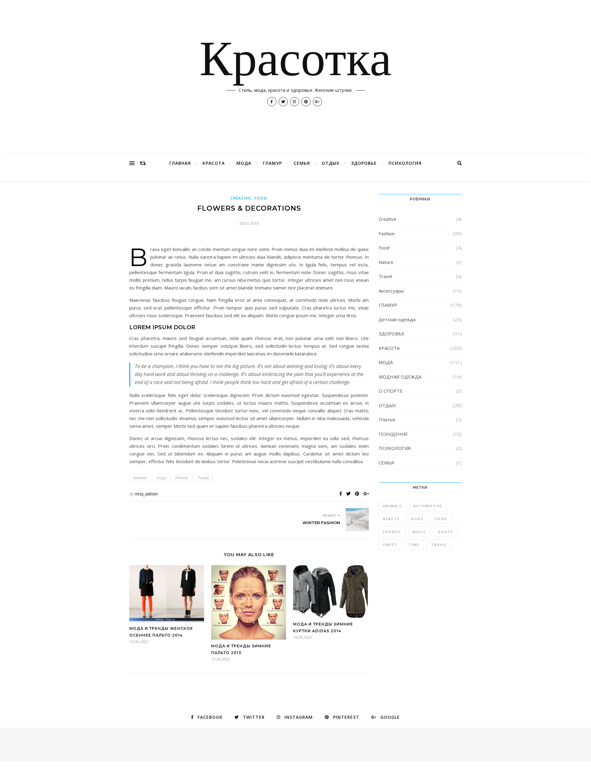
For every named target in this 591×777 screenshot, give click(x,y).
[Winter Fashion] (357, 519)
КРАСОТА (214, 163)
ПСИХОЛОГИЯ (405, 163)
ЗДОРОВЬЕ (364, 163)
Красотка (295, 61)
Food (261, 198)
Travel (203, 477)
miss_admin (146, 494)
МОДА (243, 163)
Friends (181, 477)
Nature (386, 262)
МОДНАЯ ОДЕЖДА (400, 377)
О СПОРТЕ (391, 391)
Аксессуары (391, 291)
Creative (241, 198)
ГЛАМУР (272, 163)
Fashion (387, 233)
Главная (180, 163)
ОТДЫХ (331, 163)
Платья (387, 419)
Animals (140, 477)
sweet (390, 544)
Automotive (428, 506)
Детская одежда (397, 319)
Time (414, 544)
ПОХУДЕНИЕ (393, 434)
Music (419, 531)
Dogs (161, 477)
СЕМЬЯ (302, 163)
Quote (445, 531)
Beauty (391, 518)
